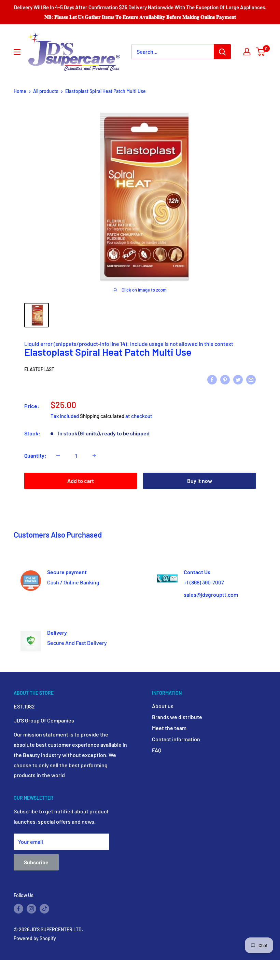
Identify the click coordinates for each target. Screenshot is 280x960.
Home (20, 91)
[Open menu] (17, 52)
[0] (260, 52)
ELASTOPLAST (39, 369)
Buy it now (199, 480)
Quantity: (35, 455)
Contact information (176, 739)
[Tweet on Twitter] (238, 379)
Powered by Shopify (35, 938)
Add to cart (80, 480)
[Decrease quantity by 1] (58, 455)
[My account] (246, 51)
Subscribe (36, 862)
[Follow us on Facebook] (18, 908)
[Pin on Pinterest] (225, 379)
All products (45, 91)
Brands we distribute (177, 717)
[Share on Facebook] (212, 379)
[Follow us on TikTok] (44, 908)
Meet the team (169, 728)
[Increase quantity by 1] (94, 455)
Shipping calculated (102, 416)
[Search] (222, 51)
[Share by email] (251, 379)
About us (162, 706)
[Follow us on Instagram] (31, 908)
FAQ (156, 750)
